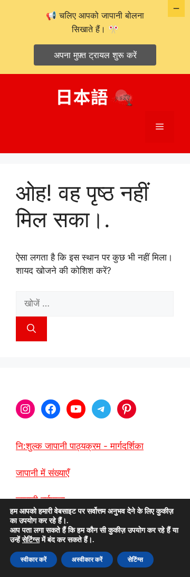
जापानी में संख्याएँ (42, 473)
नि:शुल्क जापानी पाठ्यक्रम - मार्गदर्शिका (80, 446)
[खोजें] (31, 329)
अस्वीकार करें (87, 559)
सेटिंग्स (31, 540)
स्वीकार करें (33, 559)
